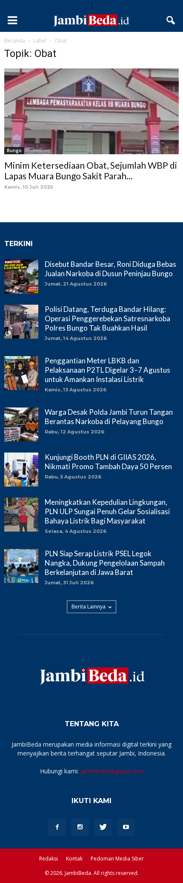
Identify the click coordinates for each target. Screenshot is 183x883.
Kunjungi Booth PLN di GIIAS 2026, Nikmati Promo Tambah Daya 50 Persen (108, 462)
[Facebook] (57, 827)
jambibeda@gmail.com (111, 771)
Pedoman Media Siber (117, 858)
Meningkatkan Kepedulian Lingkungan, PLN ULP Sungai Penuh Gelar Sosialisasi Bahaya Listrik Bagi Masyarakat (107, 511)
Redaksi (48, 858)
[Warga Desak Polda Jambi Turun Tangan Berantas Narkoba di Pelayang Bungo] (21, 425)
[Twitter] (103, 827)
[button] (171, 20)
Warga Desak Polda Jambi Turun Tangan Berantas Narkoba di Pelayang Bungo (109, 417)
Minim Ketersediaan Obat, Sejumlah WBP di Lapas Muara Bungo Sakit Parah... (90, 170)
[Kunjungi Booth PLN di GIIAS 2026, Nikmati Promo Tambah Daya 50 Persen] (21, 470)
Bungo (14, 150)
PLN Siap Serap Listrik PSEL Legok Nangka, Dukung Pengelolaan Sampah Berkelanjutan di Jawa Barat (105, 563)
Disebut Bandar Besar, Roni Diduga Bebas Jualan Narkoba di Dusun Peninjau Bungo (110, 269)
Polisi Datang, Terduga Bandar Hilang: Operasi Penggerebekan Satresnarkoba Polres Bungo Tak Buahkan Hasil (107, 318)
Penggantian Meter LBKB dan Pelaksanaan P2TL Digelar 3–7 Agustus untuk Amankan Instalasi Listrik (107, 370)
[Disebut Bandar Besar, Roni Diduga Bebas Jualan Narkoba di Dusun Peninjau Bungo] (21, 277)
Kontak (74, 858)
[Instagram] (80, 827)
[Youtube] (125, 827)
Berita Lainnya (88, 606)
